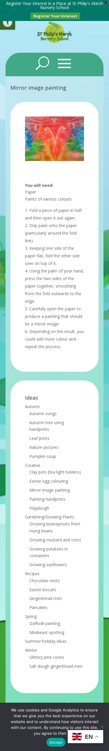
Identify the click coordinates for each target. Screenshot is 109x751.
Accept (56, 742)
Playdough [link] (39, 508)
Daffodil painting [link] (44, 623)
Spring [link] (31, 616)
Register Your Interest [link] (55, 16)
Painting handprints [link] (47, 499)
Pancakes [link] (38, 607)
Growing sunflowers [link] (48, 564)
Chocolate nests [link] (44, 580)
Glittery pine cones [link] (46, 657)
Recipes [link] (32, 573)
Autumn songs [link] (43, 413)
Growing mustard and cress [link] (55, 540)
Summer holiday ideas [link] (46, 641)
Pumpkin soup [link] (42, 456)
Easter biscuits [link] (42, 589)
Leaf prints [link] (39, 438)
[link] (7, 22)
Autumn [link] (32, 406)
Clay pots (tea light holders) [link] (55, 472)
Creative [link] (32, 465)
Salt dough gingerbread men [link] (56, 666)
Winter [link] (31, 650)
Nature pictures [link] (43, 447)
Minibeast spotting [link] (46, 632)
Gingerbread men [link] (45, 598)
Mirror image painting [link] (49, 490)
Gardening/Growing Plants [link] (49, 517)
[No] (102, 727)
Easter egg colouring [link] (48, 481)
